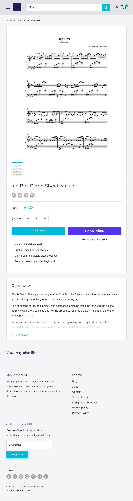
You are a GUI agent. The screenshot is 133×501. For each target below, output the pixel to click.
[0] (124, 7)
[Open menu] (8, 7)
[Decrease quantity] (27, 218)
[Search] (106, 7)
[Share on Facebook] (14, 195)
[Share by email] (32, 195)
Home (9, 20)
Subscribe (17, 454)
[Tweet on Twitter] (26, 195)
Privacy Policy (80, 413)
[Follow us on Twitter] (15, 476)
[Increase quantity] (45, 218)
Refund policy (80, 407)
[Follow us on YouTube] (39, 476)
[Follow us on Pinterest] (33, 476)
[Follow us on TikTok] (45, 476)
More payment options (95, 239)
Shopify (27, 490)
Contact (76, 391)
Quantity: (17, 218)
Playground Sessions (84, 402)
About (75, 386)
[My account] (117, 7)
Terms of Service (81, 397)
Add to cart (38, 230)
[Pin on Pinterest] (20, 195)
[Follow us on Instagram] (27, 476)
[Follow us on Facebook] (8, 476)
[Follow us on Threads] (21, 476)
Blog (75, 381)
